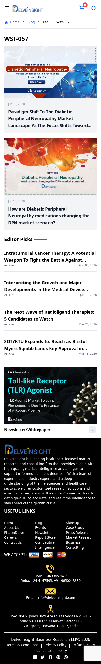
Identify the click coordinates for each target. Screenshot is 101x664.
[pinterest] (58, 657)
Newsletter (44, 532)
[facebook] (50, 657)
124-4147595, (42, 580)
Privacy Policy (55, 644)
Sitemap (73, 522)
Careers (11, 537)
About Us (12, 527)
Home (15, 22)
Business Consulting (75, 545)
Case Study (75, 527)
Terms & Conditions (22, 644)
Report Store (46, 537)
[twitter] (43, 657)
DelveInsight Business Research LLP (44, 639)
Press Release (77, 532)
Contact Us (13, 542)
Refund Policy (84, 644)
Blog (31, 22)
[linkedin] (35, 657)
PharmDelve (14, 532)
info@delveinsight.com (56, 597)
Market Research (80, 537)
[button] (92, 430)
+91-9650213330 (67, 580)
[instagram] (66, 657)
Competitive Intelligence (45, 545)
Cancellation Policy (51, 650)
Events (41, 527)
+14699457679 (55, 575)
